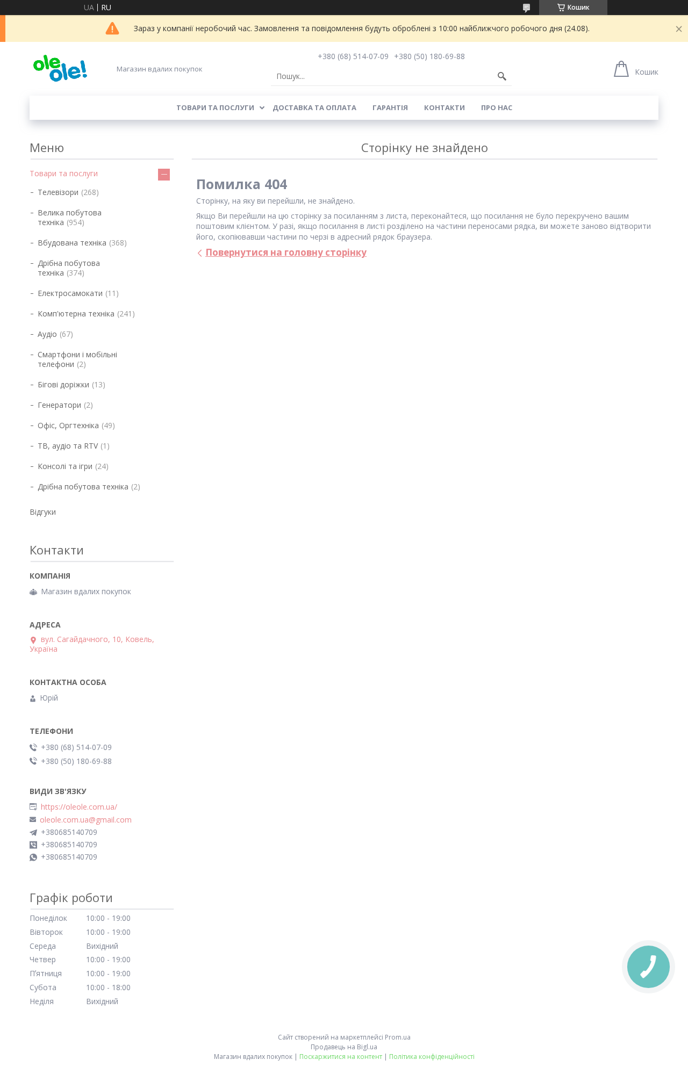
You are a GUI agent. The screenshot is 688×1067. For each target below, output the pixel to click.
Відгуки (43, 512)
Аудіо (47, 334)
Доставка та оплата (314, 107)
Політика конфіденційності (432, 1056)
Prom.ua (398, 1037)
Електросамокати (70, 293)
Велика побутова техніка (70, 217)
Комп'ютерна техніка (76, 313)
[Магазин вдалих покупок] (60, 68)
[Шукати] (502, 76)
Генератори (59, 405)
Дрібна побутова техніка (69, 268)
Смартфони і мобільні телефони (77, 359)
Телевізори (58, 192)
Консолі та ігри (65, 466)
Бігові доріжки (63, 384)
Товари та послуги (215, 107)
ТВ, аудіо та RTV (68, 446)
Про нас (496, 107)
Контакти (444, 107)
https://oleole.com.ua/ (79, 807)
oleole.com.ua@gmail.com (86, 820)
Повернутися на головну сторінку (286, 252)
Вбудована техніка (72, 242)
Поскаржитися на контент (340, 1056)
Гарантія (390, 107)
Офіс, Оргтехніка (68, 425)
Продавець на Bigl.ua (344, 1046)
